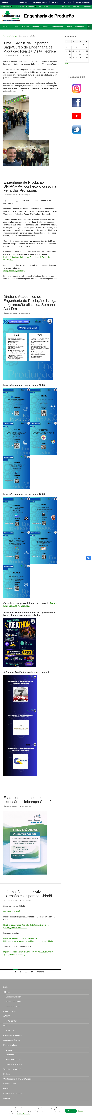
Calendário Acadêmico (12, 1035)
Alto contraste (66, 6)
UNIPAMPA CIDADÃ (11, 911)
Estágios (6, 1074)
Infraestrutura (57, 27)
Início (5, 987)
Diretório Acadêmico (14, 1064)
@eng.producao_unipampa (14, 271)
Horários (35, 27)
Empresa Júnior (9, 1084)
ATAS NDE (10, 1031)
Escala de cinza (77, 6)
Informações (7, 27)
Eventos (9, 1050)
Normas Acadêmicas (11, 1040)
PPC (17, 27)
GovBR (5, 2)
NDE (5, 1026)
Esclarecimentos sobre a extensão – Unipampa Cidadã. (28, 800)
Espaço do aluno (10, 1045)
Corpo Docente (9, 1011)
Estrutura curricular (13, 997)
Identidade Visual (13, 1006)
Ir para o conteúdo (6, 6)
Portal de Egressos (13, 1060)
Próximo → (41, 972)
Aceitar (70, 1111)
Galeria (6, 1089)
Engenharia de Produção (49, 15)
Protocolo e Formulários (12, 1093)
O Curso (6, 992)
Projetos (25, 27)
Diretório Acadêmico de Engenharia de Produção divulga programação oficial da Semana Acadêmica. (29, 302)
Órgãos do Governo (83, 2)
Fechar (80, 1111)
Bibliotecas (79, 27)
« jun (66, 63)
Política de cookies (23, 1114)
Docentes (45, 27)
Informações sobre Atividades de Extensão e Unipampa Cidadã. (30, 894)
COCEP (6, 1016)
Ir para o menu (19, 6)
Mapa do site (87, 6)
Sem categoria (26, 55)
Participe (55, 2)
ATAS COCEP (11, 1021)
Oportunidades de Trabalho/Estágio (17, 1079)
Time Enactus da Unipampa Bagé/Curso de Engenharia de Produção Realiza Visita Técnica (29, 47)
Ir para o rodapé (43, 6)
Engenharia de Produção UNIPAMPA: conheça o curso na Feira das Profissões (29, 186)
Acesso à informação (40, 2)
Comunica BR (23, 2)
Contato (69, 27)
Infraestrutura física (13, 1002)
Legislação (67, 2)
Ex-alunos (10, 1055)
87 (32, 972)
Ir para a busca (30, 6)
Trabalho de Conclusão (12, 1069)
